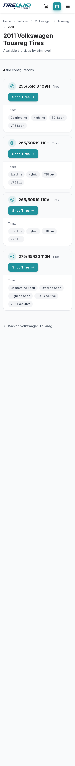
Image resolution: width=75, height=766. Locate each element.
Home (7, 21)
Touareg (63, 21)
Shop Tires (21, 97)
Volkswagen (43, 21)
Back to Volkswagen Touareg (30, 326)
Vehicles (23, 21)
